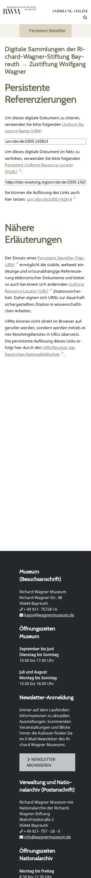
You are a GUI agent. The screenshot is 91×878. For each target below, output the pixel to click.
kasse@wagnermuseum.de (49, 615)
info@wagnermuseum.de (47, 837)
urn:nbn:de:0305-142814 (49, 199)
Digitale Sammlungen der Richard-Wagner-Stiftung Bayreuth (45, 56)
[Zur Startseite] (70, 12)
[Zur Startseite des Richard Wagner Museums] (19, 13)
